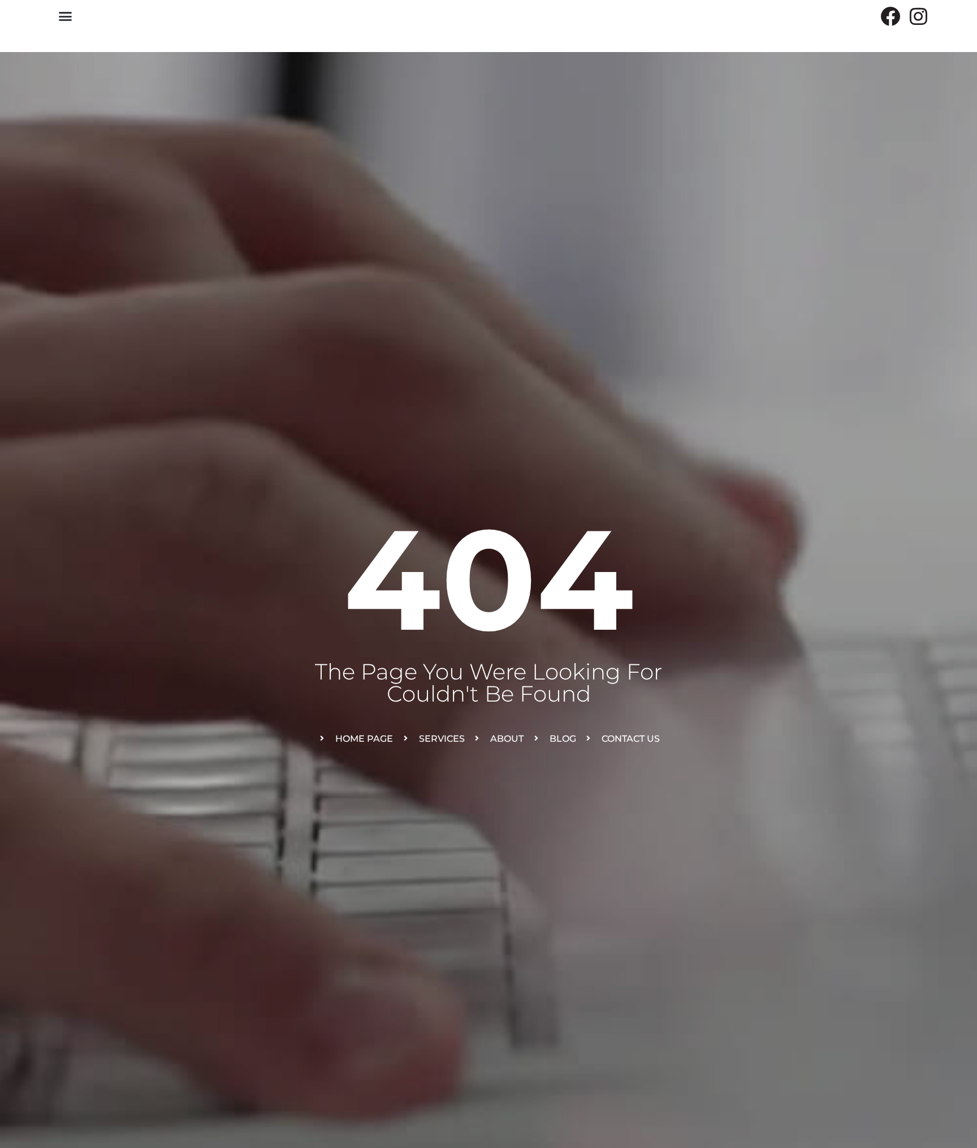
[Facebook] (890, 16)
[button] (65, 16)
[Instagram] (918, 16)
